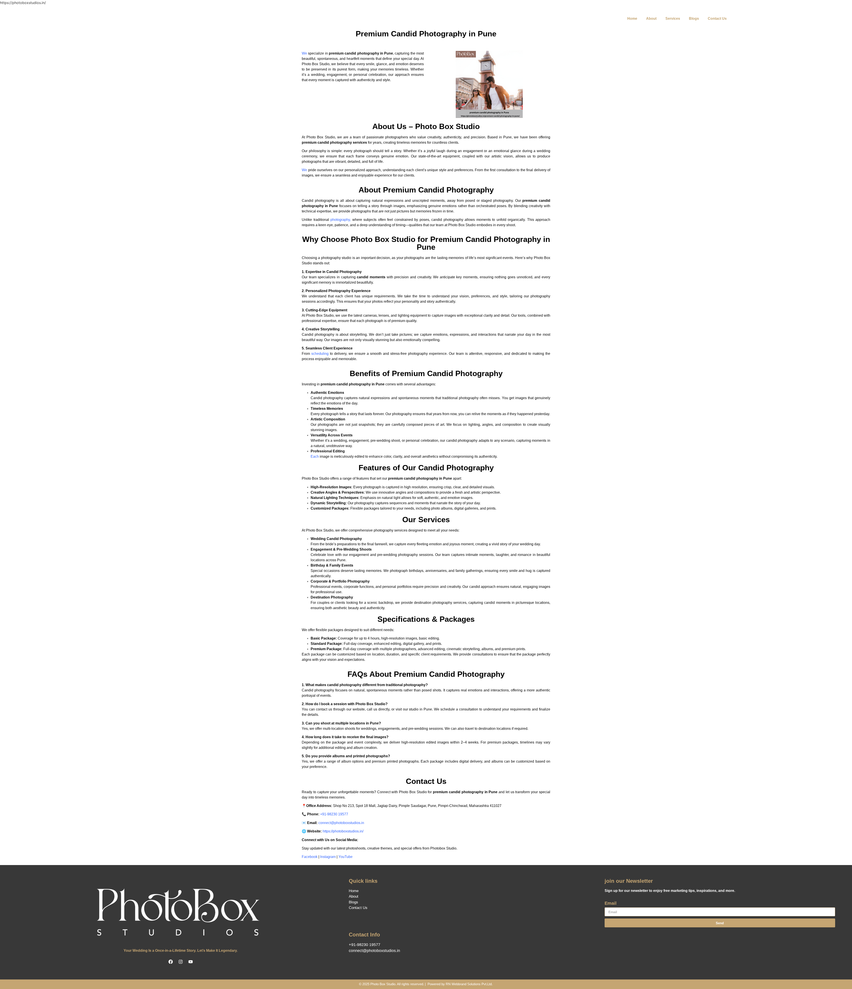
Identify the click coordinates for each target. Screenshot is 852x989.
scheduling (320, 353)
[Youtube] (209, 18)
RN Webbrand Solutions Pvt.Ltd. (469, 984)
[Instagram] (197, 18)
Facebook (310, 857)
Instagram (328, 857)
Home (632, 18)
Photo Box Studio (382, 984)
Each (315, 456)
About (651, 18)
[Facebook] (185, 18)
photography (340, 220)
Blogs (694, 18)
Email (611, 903)
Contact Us (717, 18)
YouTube (345, 857)
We (304, 53)
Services (672, 18)
